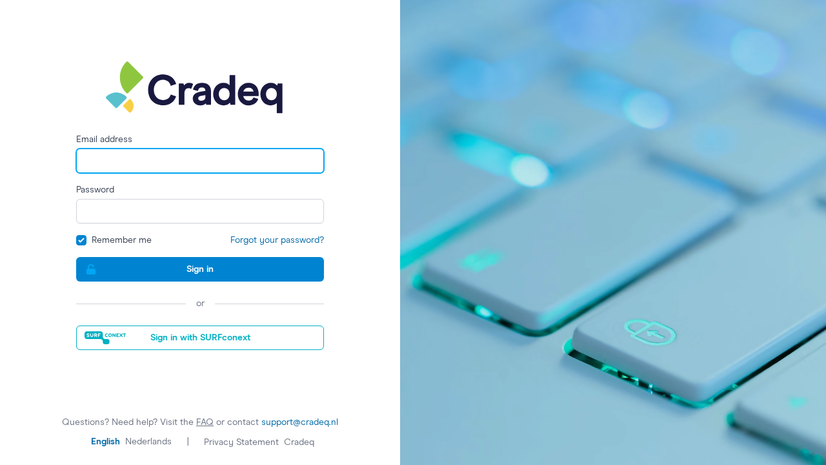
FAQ (205, 422)
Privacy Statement (241, 442)
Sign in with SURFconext (200, 337)
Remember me (122, 240)
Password (95, 189)
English (105, 441)
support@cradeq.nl (299, 422)
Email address (104, 139)
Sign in (200, 269)
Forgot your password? (277, 240)
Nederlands (148, 441)
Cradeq (299, 442)
